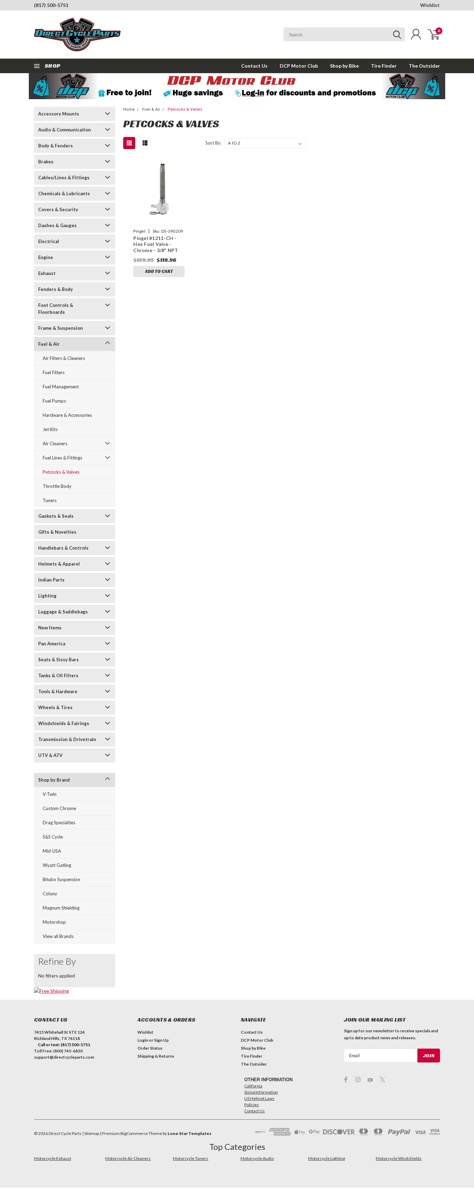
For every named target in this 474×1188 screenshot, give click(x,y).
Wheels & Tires (55, 707)
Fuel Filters (54, 372)
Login (142, 1040)
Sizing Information (261, 1092)
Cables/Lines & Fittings (64, 177)
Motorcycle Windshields (399, 1158)
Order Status (149, 1048)
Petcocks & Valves (61, 472)
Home (129, 109)
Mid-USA (52, 851)
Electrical (48, 241)
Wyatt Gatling (57, 865)
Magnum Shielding (61, 908)
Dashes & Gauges (57, 225)
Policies (251, 1104)
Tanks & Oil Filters (58, 675)
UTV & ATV (50, 755)
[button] (237, 86)
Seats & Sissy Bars (58, 659)
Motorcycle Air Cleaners (128, 1158)
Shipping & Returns (155, 1056)
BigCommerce (134, 1133)
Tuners (50, 500)
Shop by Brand (54, 780)
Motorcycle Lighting (326, 1158)
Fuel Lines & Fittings (62, 457)
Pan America (51, 643)
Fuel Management (61, 386)
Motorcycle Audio (257, 1158)
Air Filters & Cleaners (64, 358)
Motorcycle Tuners (190, 1158)
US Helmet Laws (259, 1098)
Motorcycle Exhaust (52, 1158)
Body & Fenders (55, 145)
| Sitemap (90, 1133)
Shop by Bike (344, 66)
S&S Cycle (53, 837)
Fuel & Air (49, 344)
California (253, 1085)
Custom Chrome (59, 808)
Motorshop (54, 922)
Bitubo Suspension (61, 879)
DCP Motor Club (299, 66)
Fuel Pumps (54, 401)
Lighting (47, 596)
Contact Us (254, 66)
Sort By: (213, 143)
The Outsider (424, 66)
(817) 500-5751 (51, 5)
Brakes (45, 161)
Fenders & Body (55, 289)
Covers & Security (58, 209)
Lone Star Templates (189, 1133)
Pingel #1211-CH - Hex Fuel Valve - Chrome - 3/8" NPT (155, 244)
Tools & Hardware (57, 691)
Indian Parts (51, 580)
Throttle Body (57, 486)
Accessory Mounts (58, 114)
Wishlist (430, 5)
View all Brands (58, 936)
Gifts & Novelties (57, 532)
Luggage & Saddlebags (63, 611)
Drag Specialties (59, 822)
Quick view (158, 189)
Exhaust (47, 273)
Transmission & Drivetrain (67, 739)
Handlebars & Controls (63, 548)
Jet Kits (50, 429)
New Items (49, 627)
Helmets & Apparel (59, 564)
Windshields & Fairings (63, 723)
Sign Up (161, 1040)
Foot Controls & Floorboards (55, 308)
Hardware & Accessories (67, 415)
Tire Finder (384, 66)
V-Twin (50, 794)
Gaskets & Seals (56, 516)
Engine (45, 257)
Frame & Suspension (60, 328)
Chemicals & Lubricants (64, 193)
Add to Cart (159, 271)
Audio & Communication (64, 129)
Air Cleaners (55, 443)
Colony (50, 893)
